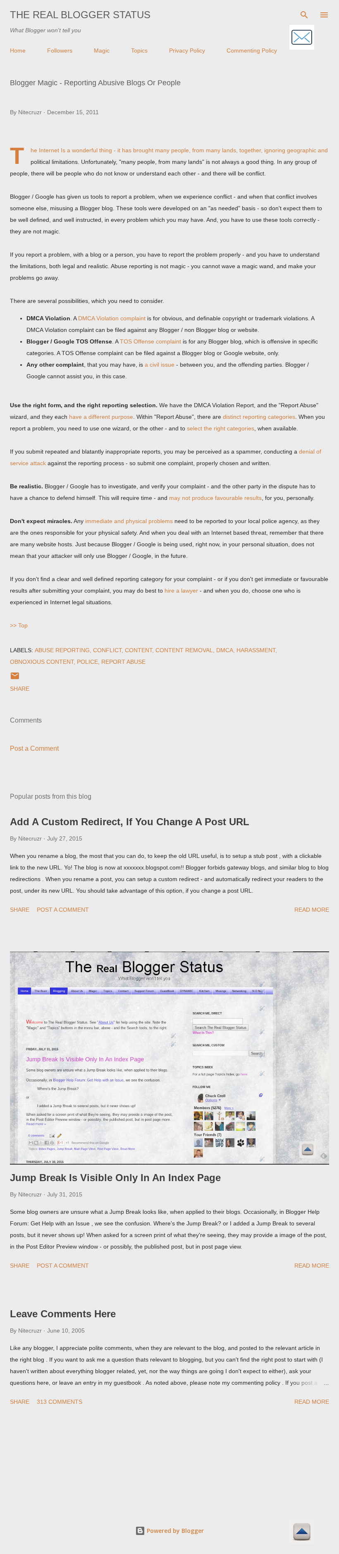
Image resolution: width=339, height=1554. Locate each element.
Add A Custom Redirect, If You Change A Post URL (129, 821)
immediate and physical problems (129, 521)
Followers (59, 50)
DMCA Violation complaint (112, 318)
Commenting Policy (252, 50)
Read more (311, 909)
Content (138, 650)
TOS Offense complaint (150, 341)
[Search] (304, 15)
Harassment (255, 650)
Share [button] (19, 688)
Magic (102, 50)
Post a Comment (34, 748)
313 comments (59, 1401)
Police (87, 661)
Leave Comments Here (63, 1313)
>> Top (19, 625)
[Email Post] (15, 678)
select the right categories (220, 428)
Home (18, 50)
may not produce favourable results (215, 498)
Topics (139, 50)
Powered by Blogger (174, 1531)
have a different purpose (101, 416)
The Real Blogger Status (80, 14)
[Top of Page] (301, 1533)
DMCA (224, 650)
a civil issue (159, 364)
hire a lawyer (181, 590)
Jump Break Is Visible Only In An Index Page (115, 1177)
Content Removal (184, 650)
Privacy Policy (187, 50)
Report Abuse (123, 661)
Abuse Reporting (62, 650)
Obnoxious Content (42, 661)
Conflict (107, 650)
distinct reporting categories (259, 416)
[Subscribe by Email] (301, 38)
